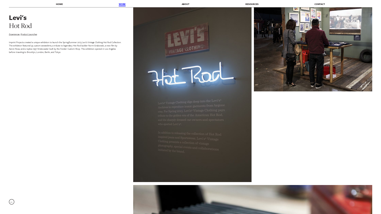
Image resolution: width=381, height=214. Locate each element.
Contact (319, 4)
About (185, 4)
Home (59, 4)
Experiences (14, 34)
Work (122, 4)
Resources (252, 4)
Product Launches (29, 34)
